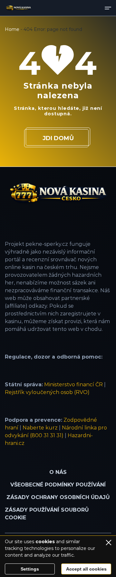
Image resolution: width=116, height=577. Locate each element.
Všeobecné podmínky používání (58, 485)
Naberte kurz (40, 428)
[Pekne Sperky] (18, 8)
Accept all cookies (86, 569)
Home (12, 29)
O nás (58, 472)
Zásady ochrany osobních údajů (58, 497)
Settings (30, 569)
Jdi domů (58, 138)
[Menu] (108, 8)
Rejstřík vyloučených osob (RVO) (47, 392)
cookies (45, 541)
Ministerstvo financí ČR (73, 384)
